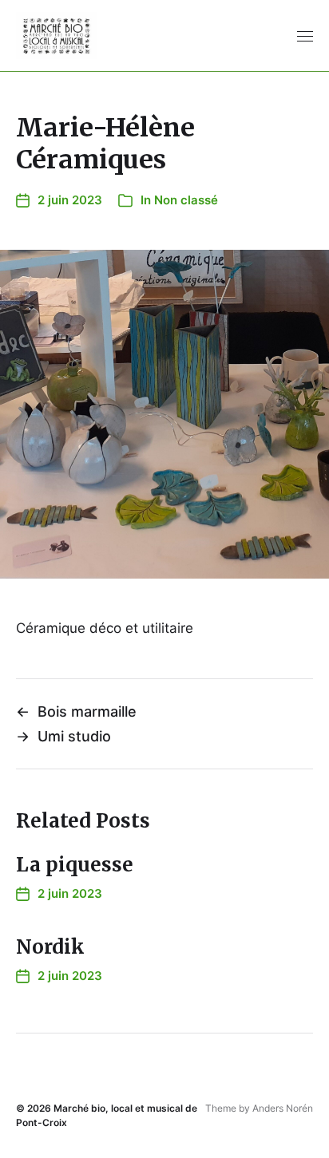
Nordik (50, 947)
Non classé (186, 199)
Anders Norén (282, 1108)
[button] (305, 36)
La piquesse (74, 864)
